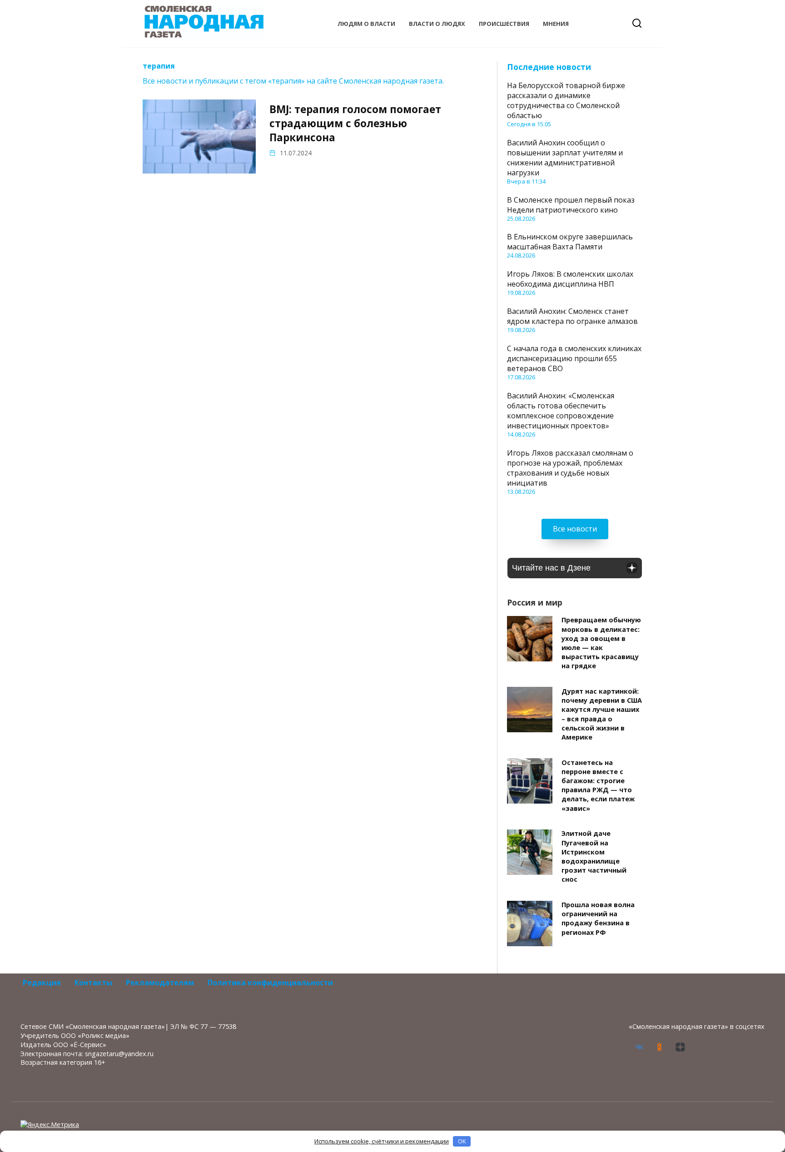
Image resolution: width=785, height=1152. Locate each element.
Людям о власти (366, 24)
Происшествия (504, 24)
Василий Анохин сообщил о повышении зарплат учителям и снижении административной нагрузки (565, 158)
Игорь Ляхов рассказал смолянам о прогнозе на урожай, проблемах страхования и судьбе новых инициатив (570, 468)
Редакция (42, 983)
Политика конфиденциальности (270, 983)
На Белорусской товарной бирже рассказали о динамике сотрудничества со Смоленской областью (566, 100)
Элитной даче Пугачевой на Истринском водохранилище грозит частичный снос (593, 856)
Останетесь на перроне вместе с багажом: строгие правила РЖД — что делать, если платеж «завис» (598, 785)
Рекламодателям (160, 983)
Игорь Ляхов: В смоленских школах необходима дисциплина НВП (570, 279)
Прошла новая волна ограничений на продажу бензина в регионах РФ (598, 919)
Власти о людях (437, 24)
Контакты (93, 983)
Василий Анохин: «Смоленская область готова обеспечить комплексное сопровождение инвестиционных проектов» (560, 411)
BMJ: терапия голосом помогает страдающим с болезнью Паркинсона (355, 123)
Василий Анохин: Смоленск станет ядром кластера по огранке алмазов (572, 316)
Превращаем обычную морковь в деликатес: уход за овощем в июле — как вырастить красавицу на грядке (601, 643)
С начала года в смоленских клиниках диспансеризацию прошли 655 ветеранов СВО (574, 358)
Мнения (556, 24)
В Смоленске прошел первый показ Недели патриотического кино (571, 205)
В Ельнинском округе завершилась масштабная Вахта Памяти (570, 242)
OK (462, 1141)
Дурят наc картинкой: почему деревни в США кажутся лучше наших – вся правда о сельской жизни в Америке (601, 714)
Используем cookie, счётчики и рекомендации (381, 1141)
